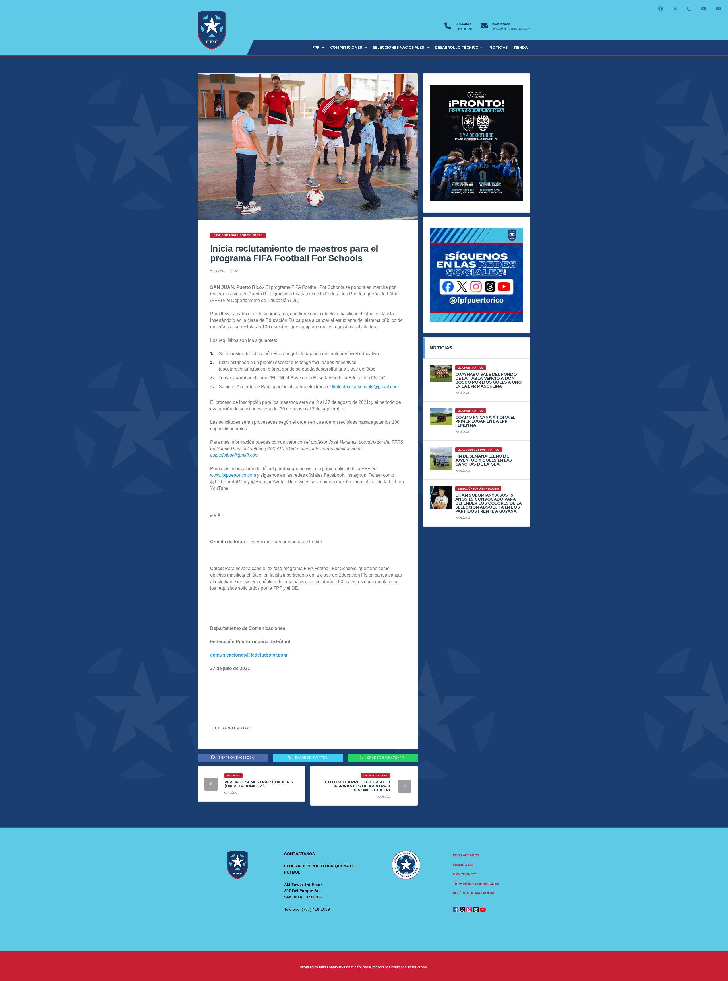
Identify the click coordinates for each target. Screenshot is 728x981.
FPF (315, 47)
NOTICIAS (498, 47)
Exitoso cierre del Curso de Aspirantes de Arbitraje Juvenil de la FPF (358, 786)
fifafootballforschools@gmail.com (365, 386)
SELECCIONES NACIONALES (398, 47)
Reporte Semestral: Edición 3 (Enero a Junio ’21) (258, 784)
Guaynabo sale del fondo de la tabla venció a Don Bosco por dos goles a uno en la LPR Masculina (488, 380)
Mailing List (464, 865)
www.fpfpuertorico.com (233, 475)
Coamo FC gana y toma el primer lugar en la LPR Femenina (485, 421)
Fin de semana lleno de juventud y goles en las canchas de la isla (483, 460)
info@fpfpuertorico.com (511, 28)
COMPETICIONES (346, 47)
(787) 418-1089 (464, 28)
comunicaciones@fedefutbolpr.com (248, 655)
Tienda (520, 47)
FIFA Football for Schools (232, 728)
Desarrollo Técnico (457, 47)
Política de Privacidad (474, 893)
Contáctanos (466, 855)
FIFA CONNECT (465, 874)
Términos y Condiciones (476, 884)
